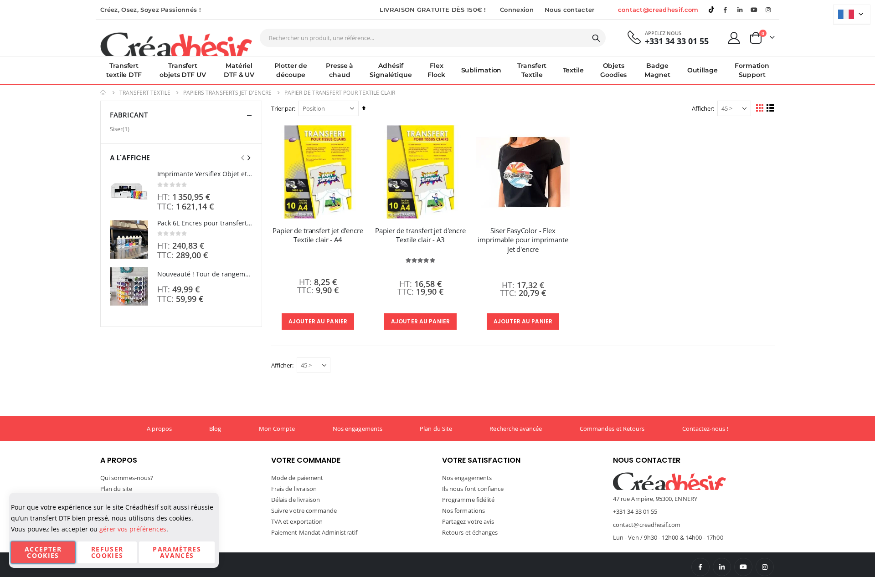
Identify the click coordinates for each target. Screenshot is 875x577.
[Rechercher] (596, 38)
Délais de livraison (295, 499)
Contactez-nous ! (705, 428)
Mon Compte (277, 428)
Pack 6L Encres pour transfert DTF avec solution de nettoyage (204, 223)
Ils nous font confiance (473, 489)
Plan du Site (436, 428)
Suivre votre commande (304, 510)
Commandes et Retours (612, 428)
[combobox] (433, 38)
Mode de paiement (297, 478)
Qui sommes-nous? (126, 478)
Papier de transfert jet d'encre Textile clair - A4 (318, 235)
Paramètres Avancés (177, 552)
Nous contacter (570, 9)
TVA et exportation (297, 521)
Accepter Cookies (43, 552)
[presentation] (248, 157)
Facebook (700, 567)
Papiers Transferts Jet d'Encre (227, 93)
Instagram (765, 567)
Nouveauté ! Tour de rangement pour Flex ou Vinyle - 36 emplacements (204, 274)
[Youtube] (754, 9)
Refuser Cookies (107, 552)
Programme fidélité (468, 499)
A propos (159, 428)
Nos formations (463, 510)
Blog (215, 428)
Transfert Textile (144, 93)
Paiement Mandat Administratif (314, 532)
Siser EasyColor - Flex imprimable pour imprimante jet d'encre (523, 240)
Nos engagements (357, 428)
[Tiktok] (711, 9)
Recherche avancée (515, 428)
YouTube (743, 567)
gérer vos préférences (132, 529)
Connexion (517, 9)
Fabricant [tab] (129, 114)
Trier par (282, 108)
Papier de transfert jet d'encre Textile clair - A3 (420, 235)
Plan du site (116, 489)
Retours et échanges (470, 532)
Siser (121, 128)
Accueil (103, 92)
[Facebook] (725, 9)
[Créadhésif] (176, 44)
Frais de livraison (294, 489)
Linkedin (740, 9)
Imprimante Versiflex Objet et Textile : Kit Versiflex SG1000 (204, 173)
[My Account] (734, 38)
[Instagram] (768, 9)
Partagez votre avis (468, 521)
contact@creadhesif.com (658, 9)
